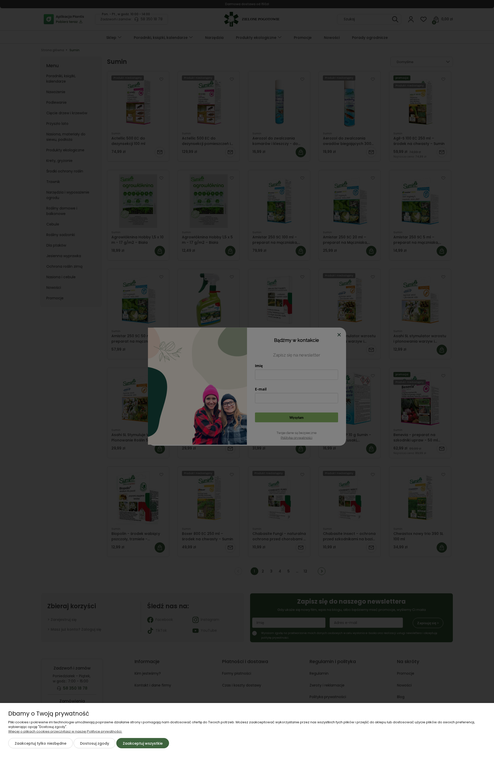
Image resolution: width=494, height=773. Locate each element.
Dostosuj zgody (94, 743)
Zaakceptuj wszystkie (143, 743)
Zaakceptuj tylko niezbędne (40, 743)
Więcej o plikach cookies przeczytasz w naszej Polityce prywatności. (65, 731)
